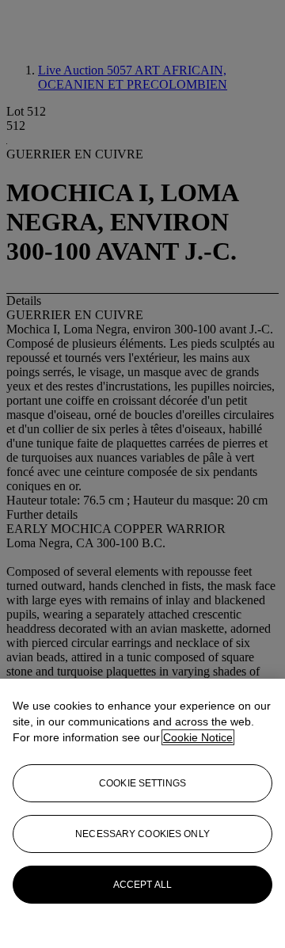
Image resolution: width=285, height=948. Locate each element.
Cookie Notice (198, 737)
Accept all (142, 884)
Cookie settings (142, 783)
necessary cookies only (142, 833)
